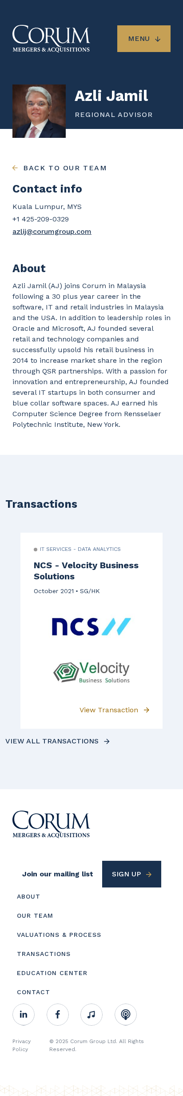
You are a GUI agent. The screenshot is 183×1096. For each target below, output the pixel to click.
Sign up (126, 874)
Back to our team (65, 168)
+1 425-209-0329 (40, 219)
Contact (33, 992)
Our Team (35, 915)
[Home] (51, 823)
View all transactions (52, 741)
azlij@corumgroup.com (52, 231)
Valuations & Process (59, 934)
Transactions (44, 953)
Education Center (52, 972)
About (28, 896)
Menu (139, 38)
